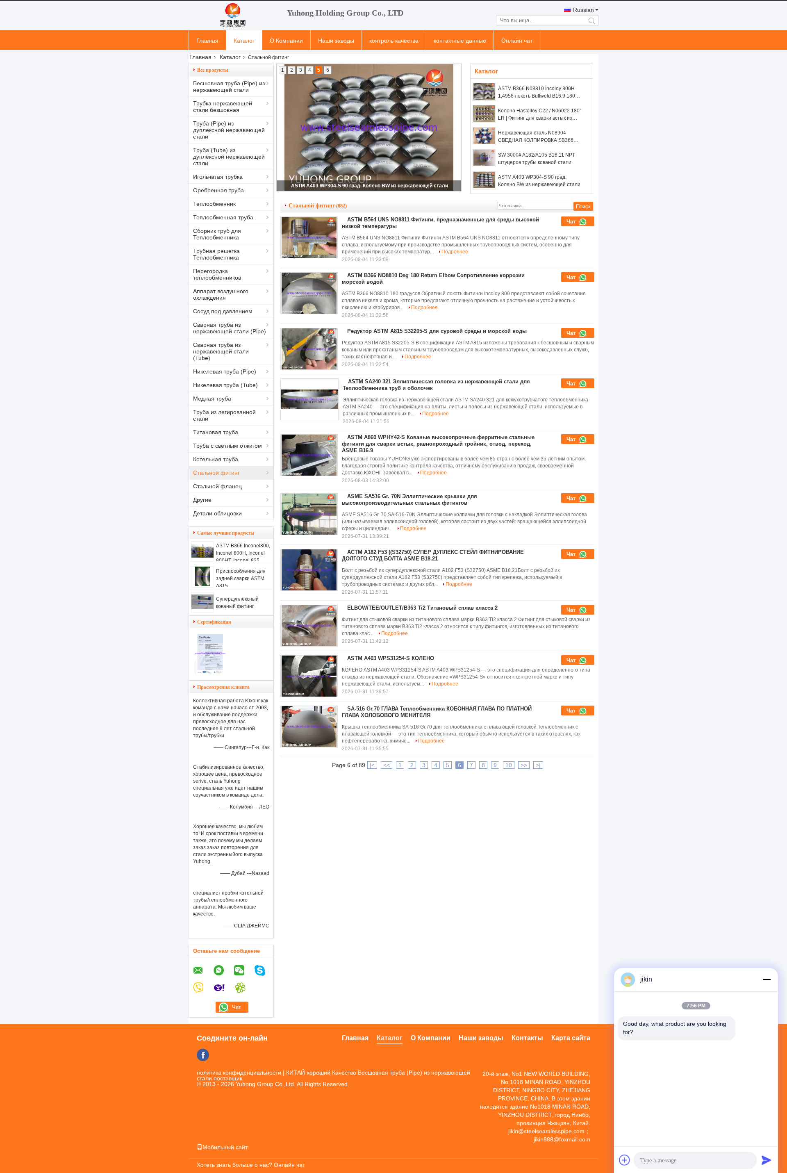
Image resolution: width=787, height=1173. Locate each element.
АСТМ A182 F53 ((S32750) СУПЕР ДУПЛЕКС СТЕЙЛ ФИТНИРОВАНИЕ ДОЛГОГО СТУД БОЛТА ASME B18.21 (433, 555)
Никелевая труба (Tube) (225, 385)
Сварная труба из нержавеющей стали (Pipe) (229, 328)
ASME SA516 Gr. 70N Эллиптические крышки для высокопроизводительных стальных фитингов (409, 499)
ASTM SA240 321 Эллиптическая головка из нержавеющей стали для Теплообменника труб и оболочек (436, 384)
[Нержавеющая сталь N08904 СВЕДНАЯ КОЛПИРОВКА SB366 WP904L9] (484, 136)
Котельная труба (215, 459)
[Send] (766, 1160)
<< (386, 765)
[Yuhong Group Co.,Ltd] (234, 15)
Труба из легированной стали (224, 415)
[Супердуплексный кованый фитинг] (202, 607)
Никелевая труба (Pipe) (224, 371)
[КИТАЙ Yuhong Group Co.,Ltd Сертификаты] (210, 673)
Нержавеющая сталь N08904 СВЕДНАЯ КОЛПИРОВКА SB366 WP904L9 (535, 137)
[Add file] (624, 1160)
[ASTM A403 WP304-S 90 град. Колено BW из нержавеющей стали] (484, 180)
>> (524, 765)
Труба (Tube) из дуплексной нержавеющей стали (229, 156)
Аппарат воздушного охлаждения (220, 294)
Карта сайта (570, 1037)
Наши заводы (336, 40)
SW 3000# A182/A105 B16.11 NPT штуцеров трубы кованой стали (536, 158)
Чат (571, 222)
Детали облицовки (217, 513)
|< (372, 765)
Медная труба (212, 398)
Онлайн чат (516, 40)
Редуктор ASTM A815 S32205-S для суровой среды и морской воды (437, 331)
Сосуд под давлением (222, 311)
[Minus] (766, 979)
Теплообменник (214, 203)
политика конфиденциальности (239, 1072)
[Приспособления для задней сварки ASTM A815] (202, 584)
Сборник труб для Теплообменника (217, 234)
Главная (207, 40)
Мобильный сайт (225, 1147)
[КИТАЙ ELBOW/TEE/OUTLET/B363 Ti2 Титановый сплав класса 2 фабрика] (309, 626)
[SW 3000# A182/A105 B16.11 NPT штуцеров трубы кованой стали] (484, 158)
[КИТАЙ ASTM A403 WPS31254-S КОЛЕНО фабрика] (309, 676)
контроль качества (394, 40)
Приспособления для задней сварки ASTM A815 (241, 578)
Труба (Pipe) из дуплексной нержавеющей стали (229, 130)
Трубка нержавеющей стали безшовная (222, 106)
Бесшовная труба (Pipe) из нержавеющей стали (229, 86)
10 (508, 765)
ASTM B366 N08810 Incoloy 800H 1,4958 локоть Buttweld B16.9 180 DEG (536, 93)
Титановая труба (215, 432)
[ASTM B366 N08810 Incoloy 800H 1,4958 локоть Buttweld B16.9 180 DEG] (484, 92)
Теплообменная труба (223, 217)
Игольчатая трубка (218, 176)
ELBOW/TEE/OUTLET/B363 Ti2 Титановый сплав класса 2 (422, 608)
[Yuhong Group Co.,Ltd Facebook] (203, 1054)
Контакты (527, 1037)
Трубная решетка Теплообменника (216, 254)
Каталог (244, 40)
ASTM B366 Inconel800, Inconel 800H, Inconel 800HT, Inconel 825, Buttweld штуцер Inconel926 (243, 560)
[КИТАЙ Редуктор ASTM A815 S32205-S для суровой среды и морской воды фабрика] (309, 349)
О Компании (286, 40)
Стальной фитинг (216, 472)
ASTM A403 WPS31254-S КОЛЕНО (390, 658)
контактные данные (460, 40)
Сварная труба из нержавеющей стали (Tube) (221, 351)
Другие (202, 500)
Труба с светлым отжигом (227, 445)
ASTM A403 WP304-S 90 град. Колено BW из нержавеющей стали (369, 186)
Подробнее (454, 252)
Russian (583, 10)
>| (538, 765)
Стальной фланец (217, 486)
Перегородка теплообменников (217, 274)
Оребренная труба (218, 190)
